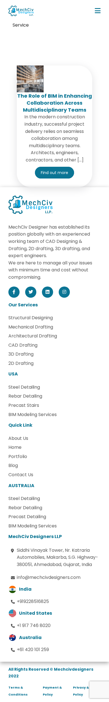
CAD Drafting (22, 345)
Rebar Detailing (25, 396)
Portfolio (17, 456)
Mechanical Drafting (30, 327)
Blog (13, 465)
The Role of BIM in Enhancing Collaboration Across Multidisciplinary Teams (54, 102)
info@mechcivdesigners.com (48, 577)
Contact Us (20, 474)
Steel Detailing (24, 387)
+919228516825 (33, 601)
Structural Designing (30, 317)
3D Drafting (21, 354)
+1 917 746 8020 (34, 625)
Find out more (54, 172)
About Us (18, 438)
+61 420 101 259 (33, 649)
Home (15, 447)
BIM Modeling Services (32, 414)
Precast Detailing (27, 516)
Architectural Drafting (32, 336)
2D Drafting (21, 363)
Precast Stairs (23, 405)
